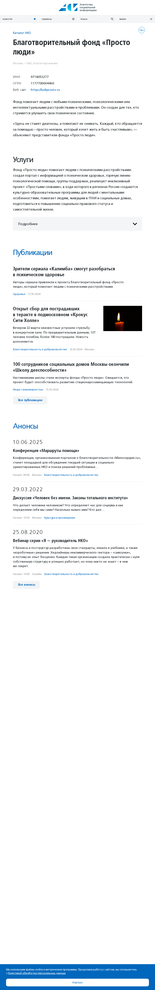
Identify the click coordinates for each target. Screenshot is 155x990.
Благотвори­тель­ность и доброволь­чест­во (40, 349)
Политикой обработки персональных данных (37, 973)
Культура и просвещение (59, 517)
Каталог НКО (22, 33)
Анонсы (25, 426)
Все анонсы (26, 585)
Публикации (32, 252)
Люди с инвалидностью (28, 389)
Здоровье (19, 294)
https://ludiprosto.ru (45, 90)
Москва (89, 349)
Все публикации (30, 400)
